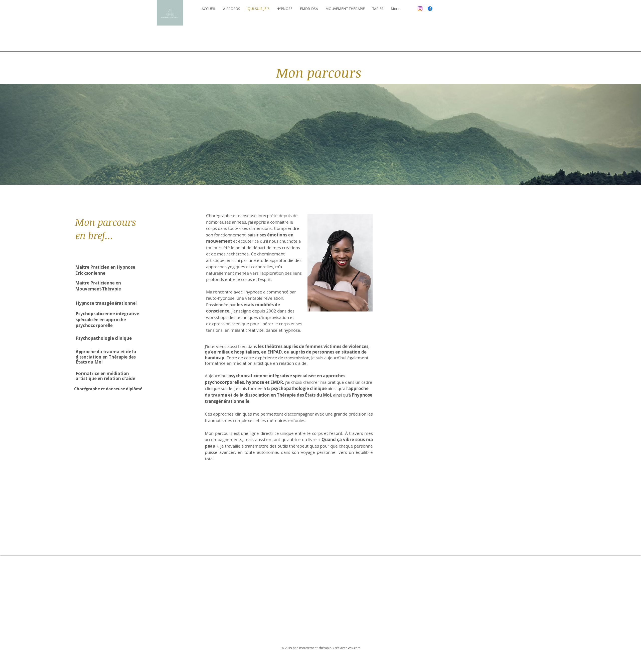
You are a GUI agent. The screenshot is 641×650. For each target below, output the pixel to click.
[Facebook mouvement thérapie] (430, 9)
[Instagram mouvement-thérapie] (420, 9)
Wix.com (354, 647)
